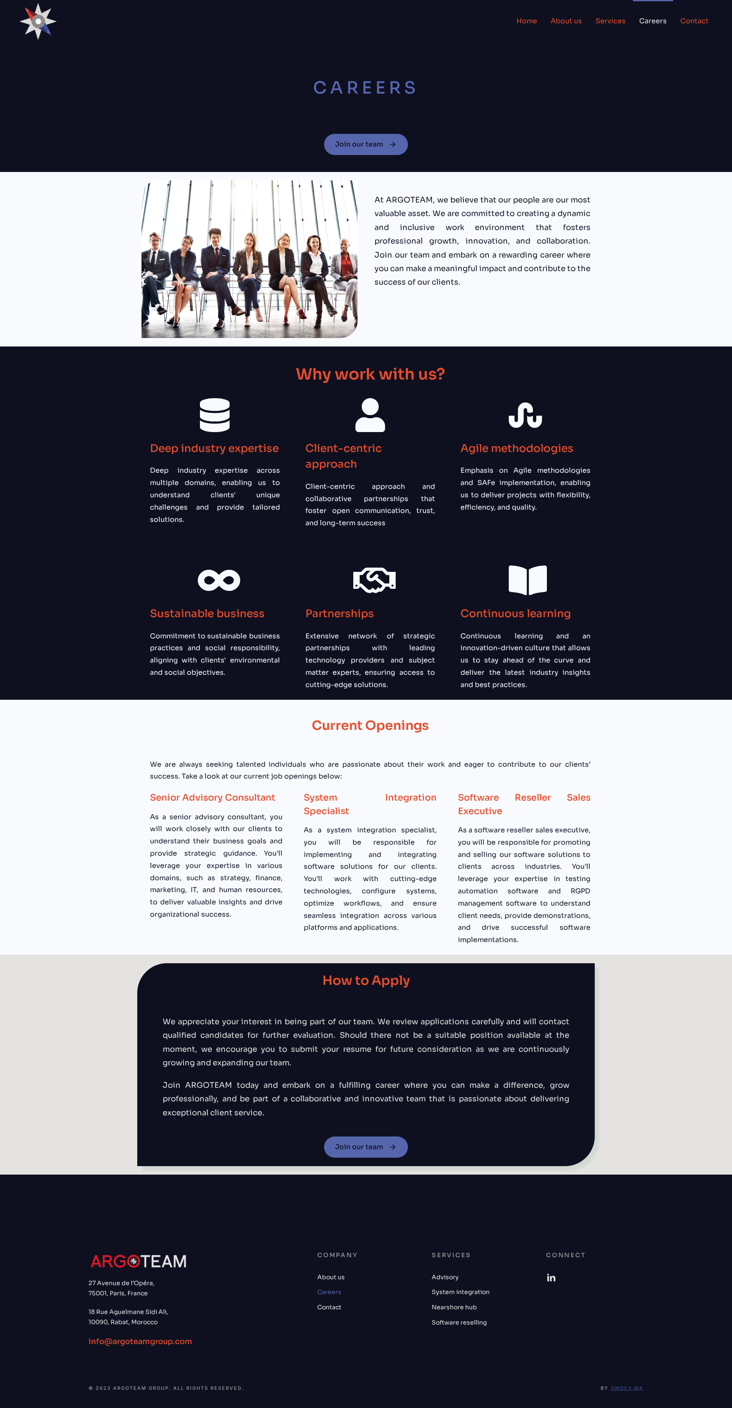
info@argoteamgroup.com (140, 1341)
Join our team (359, 144)
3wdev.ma (627, 1388)
